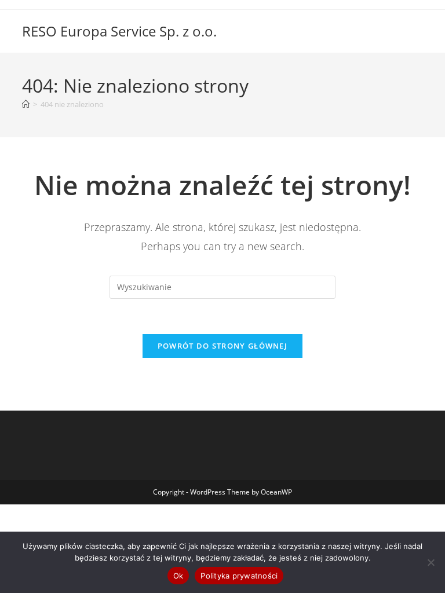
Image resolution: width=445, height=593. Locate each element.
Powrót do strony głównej (222, 346)
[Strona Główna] (26, 104)
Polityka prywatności (239, 575)
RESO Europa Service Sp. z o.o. (119, 31)
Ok (178, 575)
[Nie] (430, 562)
